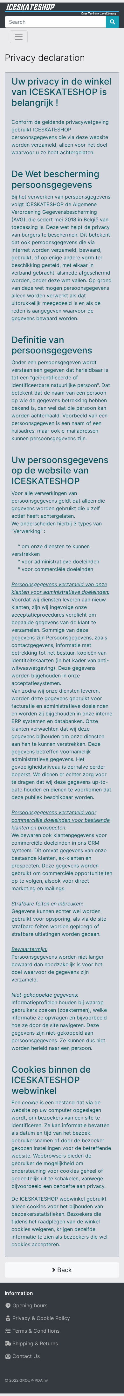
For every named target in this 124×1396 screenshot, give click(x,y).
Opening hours (29, 1305)
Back (63, 1270)
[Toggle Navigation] (19, 36)
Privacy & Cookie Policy (41, 1318)
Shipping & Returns (35, 1343)
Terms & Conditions (35, 1331)
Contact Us (26, 1356)
